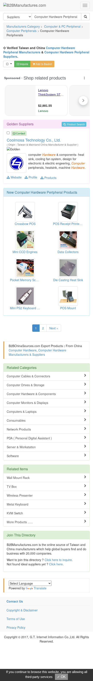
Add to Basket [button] (43, 64)
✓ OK (61, 677)
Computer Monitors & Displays (27, 402)
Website (16, 177)
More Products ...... (20, 522)
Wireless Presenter (20, 495)
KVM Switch (15, 513)
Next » (53, 328)
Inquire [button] (23, 64)
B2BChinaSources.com (24, 346)
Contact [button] (20, 133)
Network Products (19, 429)
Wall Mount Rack (18, 477)
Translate (40, 588)
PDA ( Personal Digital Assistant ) (29, 438)
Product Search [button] (75, 124)
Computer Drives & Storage (25, 385)
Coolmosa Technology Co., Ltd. (34, 140)
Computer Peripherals (21, 31)
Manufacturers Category (23, 26)
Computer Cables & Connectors (28, 376)
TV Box (12, 486)
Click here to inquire (58, 560)
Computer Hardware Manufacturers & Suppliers (37, 352)
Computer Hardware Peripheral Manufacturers (39, 50)
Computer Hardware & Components (31, 394)
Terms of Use (15, 619)
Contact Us (14, 601)
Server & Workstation (21, 447)
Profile (32, 177)
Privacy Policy (15, 627)
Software (13, 456)
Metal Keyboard (17, 504)
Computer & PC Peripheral (62, 26)
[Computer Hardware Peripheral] (17, 163)
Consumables (16, 420)
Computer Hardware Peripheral (39, 192)
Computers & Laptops (22, 411)
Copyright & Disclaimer (22, 610)
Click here (56, 564)
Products (49, 177)
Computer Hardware (23, 350)
